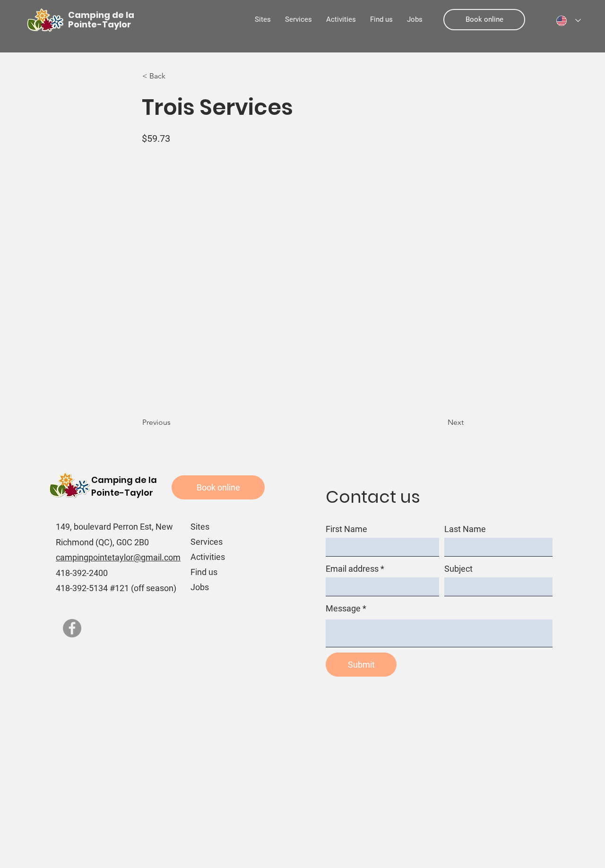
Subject (458, 569)
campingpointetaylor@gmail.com (118, 557)
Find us (203, 572)
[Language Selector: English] (569, 20)
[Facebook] (72, 628)
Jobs (199, 587)
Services (206, 542)
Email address (352, 569)
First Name (346, 529)
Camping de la (124, 480)
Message (343, 608)
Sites (199, 527)
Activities (207, 557)
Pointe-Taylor (122, 492)
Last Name (465, 529)
